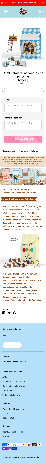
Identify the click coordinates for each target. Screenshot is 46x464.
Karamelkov (21, 457)
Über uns (6, 436)
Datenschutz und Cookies (13, 381)
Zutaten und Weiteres (28, 151)
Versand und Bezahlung (13, 409)
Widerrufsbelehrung (11, 395)
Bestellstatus (8, 418)
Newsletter (12, 345)
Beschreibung (9, 151)
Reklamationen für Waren (13, 386)
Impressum (7, 390)
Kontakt (5, 413)
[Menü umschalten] (6, 11)
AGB (4, 377)
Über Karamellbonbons (12, 432)
